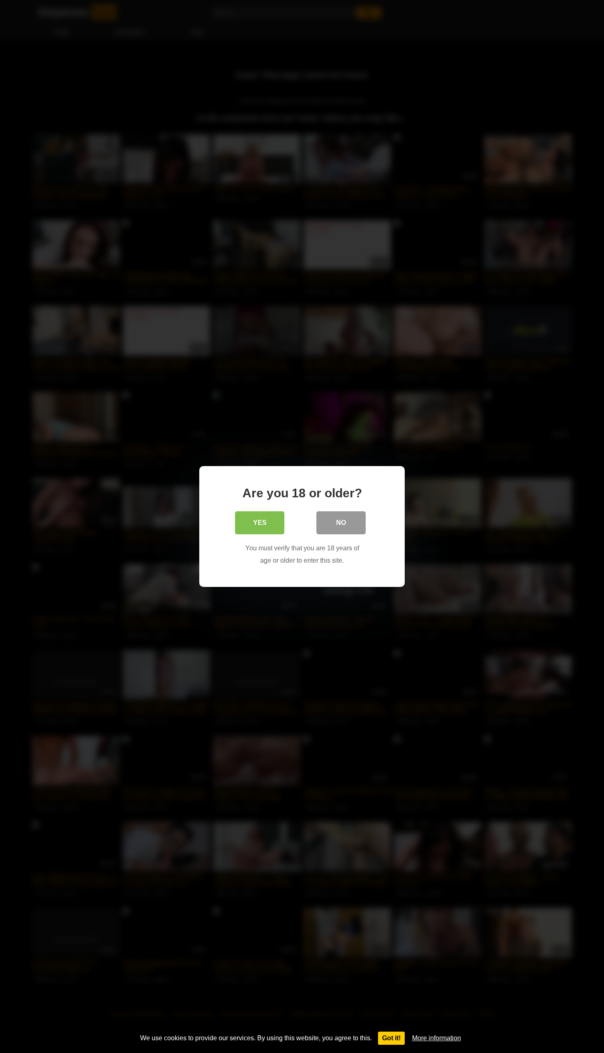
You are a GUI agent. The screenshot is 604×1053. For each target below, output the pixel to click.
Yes (260, 522)
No (341, 522)
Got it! (391, 1038)
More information (436, 1038)
